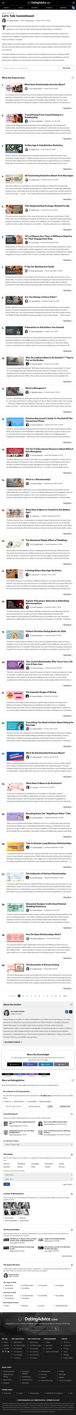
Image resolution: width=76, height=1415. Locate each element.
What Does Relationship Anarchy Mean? (44, 84)
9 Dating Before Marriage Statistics (43, 570)
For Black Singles (27, 1285)
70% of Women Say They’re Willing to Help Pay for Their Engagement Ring (48, 237)
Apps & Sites (7, 1380)
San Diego (6, 1167)
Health (20, 1393)
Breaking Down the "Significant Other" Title (48, 813)
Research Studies (45, 1101)
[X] (70, 1011)
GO (7, 1184)
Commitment (26, 1377)
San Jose (62, 1167)
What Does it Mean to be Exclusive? (44, 783)
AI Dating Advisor (9, 1371)
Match (7, 1305)
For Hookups (9, 1288)
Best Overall (9, 1285)
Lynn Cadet (13, 1243)
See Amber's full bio (12, 1042)
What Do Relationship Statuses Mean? (45, 752)
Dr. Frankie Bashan (50, 1134)
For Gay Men (43, 1285)
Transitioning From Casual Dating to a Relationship (44, 116)
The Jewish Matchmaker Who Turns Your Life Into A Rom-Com (49, 662)
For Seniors (25, 1288)
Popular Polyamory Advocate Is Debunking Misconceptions (47, 602)
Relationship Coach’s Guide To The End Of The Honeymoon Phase (49, 419)
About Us (8, 1101)
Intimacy (43, 1377)
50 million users (46, 1096)
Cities (20, 8)
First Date (44, 1374)
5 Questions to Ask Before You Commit (44, 327)
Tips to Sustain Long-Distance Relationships (48, 843)
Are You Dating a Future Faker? (41, 296)
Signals (61, 1377)
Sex (71, 1393)
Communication (27, 1380)
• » (67, 108)
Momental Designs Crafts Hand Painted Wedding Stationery (46, 905)
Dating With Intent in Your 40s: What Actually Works (21, 1131)
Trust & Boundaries (65, 1380)
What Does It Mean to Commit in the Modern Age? (48, 511)
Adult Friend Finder (52, 1352)
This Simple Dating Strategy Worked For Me (47, 205)
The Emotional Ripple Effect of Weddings (46, 540)
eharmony (25, 1305)
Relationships (34, 1393)
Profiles (61, 1371)
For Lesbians (60, 1285)
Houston (20, 1167)
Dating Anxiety (45, 1371)
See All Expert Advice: (11, 1141)
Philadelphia (21, 1163)
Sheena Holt (48, 1241)
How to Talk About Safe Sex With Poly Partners (57, 1131)
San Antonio (49, 1163)
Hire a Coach (9, 1218)
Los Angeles (35, 1163)
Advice (6, 8)
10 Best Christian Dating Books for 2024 (46, 631)
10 (56, 996)
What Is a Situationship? (38, 479)
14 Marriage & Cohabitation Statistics (44, 145)
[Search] (56, 1329)
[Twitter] (3, 1351)
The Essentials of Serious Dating (42, 964)
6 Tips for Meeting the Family (39, 266)
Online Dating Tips (47, 1380)
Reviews (63, 8)
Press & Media (31, 1101)
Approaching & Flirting (8, 1375)
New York (6, 1163)
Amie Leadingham (50, 1124)
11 (60, 996)
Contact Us (67, 1345)
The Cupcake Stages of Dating (41, 692)
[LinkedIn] (66, 1011)
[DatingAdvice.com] (39, 3)
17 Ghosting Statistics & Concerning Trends (22, 1248)
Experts (35, 8)
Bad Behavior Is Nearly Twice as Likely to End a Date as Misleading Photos (23, 1240)
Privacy (66, 1348)
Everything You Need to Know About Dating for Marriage (50, 723)
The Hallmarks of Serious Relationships (46, 873)
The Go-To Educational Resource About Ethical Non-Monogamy (49, 450)
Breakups (6, 1383)
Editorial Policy (19, 1101)
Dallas (33, 1167)
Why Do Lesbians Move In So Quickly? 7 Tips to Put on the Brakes (49, 358)
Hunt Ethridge (14, 1126)
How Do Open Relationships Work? (43, 934)
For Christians (9, 1298)
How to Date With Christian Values (55, 1122)
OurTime (41, 1305)
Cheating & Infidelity (25, 1372)
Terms (66, 1352)
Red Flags (62, 1374)
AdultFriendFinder (62, 1305)
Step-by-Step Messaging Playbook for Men (22, 1123)
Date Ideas (25, 1383)
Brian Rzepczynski (15, 1134)
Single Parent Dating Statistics (54, 1239)
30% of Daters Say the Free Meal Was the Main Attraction (57, 1248)
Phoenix (47, 1167)
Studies (49, 8)
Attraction (7, 1393)
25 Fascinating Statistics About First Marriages (49, 175)
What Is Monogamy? (35, 388)
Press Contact (24, 1220)
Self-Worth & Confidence (54, 1393)
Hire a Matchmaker (11, 1220)
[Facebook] (6, 1351)
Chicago (61, 1163)
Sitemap (66, 1355)
